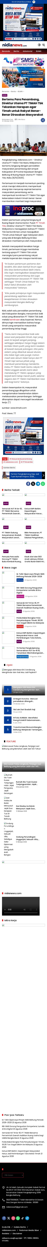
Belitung (20, 580)
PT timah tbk (28, 462)
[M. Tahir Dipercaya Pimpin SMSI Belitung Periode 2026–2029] (8, 577)
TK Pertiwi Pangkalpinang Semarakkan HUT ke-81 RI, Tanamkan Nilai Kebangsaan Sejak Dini (30, 652)
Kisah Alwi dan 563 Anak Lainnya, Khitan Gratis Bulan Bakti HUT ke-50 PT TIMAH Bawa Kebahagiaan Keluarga (35, 559)
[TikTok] (23, 1218)
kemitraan (14, 319)
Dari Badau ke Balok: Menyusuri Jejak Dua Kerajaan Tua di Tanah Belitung (26, 807)
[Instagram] (13, 1218)
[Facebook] (28, 484)
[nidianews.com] (14, 45)
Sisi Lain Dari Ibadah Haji (24, 709)
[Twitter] (33, 484)
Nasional (20, 596)
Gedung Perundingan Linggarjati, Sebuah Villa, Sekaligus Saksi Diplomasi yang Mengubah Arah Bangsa (27, 838)
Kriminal (20, 626)
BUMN (5, 95)
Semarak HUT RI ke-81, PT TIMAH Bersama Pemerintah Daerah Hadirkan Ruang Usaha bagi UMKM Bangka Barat (12, 511)
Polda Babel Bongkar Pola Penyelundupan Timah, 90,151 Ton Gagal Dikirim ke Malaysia (30, 620)
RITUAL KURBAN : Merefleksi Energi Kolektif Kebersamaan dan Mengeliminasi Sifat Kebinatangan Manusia (26, 719)
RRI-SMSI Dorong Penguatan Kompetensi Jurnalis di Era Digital (29, 590)
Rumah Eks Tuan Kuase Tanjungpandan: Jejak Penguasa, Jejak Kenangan (28, 783)
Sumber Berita (9, 467)
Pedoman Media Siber (29, 1230)
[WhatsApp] (43, 484)
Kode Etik (6, 1227)
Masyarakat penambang (22, 459)
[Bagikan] (43, 120)
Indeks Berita (20, 1227)
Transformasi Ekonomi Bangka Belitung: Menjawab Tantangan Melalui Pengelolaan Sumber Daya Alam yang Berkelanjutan (27, 728)
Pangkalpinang (22, 657)
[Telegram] (38, 484)
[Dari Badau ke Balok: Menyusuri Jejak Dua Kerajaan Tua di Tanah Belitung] (9, 808)
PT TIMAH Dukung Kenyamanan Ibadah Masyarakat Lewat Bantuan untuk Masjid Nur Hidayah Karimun (12, 535)
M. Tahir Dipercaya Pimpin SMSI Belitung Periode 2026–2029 (30, 575)
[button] (39, 44)
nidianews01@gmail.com (17, 1207)
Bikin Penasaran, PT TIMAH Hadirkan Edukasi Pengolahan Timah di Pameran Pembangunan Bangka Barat (34, 535)
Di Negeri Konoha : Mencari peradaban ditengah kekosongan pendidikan (25, 700)
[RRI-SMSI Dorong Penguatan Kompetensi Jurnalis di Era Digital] (8, 592)
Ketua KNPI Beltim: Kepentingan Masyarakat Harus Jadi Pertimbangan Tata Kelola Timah (33, 511)
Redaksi (5, 1233)
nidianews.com (7, 119)
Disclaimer (17, 1233)
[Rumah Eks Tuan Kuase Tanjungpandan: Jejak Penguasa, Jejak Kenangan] (9, 784)
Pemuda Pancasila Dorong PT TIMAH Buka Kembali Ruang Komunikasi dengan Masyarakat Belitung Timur (11, 559)
